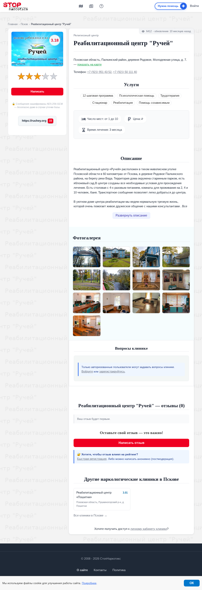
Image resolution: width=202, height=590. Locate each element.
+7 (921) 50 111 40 (125, 72)
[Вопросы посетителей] (101, 6)
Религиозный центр (86, 35)
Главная (13, 24)
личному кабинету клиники (148, 528)
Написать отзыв (131, 442)
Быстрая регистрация (92, 458)
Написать (37, 91)
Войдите (87, 371)
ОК (192, 583)
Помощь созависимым (154, 102)
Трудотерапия (169, 95)
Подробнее (89, 583)
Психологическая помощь (136, 95)
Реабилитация (123, 102)
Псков (24, 24)
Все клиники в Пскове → (90, 515)
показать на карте (89, 64)
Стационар (99, 102)
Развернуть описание (131, 215)
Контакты (100, 570)
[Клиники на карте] (81, 6)
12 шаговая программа (98, 95)
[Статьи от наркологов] (91, 6)
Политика (118, 570)
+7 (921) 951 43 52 (99, 72)
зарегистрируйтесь (112, 371)
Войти (194, 5)
